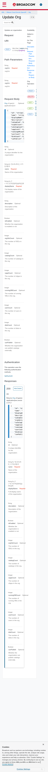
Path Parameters (31, 56)
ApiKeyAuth (8, 376)
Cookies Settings (23, 769)
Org (6, 103)
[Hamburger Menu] (4, 3)
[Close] (43, 744)
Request (30, 51)
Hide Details (18, 388)
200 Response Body (31, 75)
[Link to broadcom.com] (24, 4)
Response (30, 70)
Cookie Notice (7, 764)
